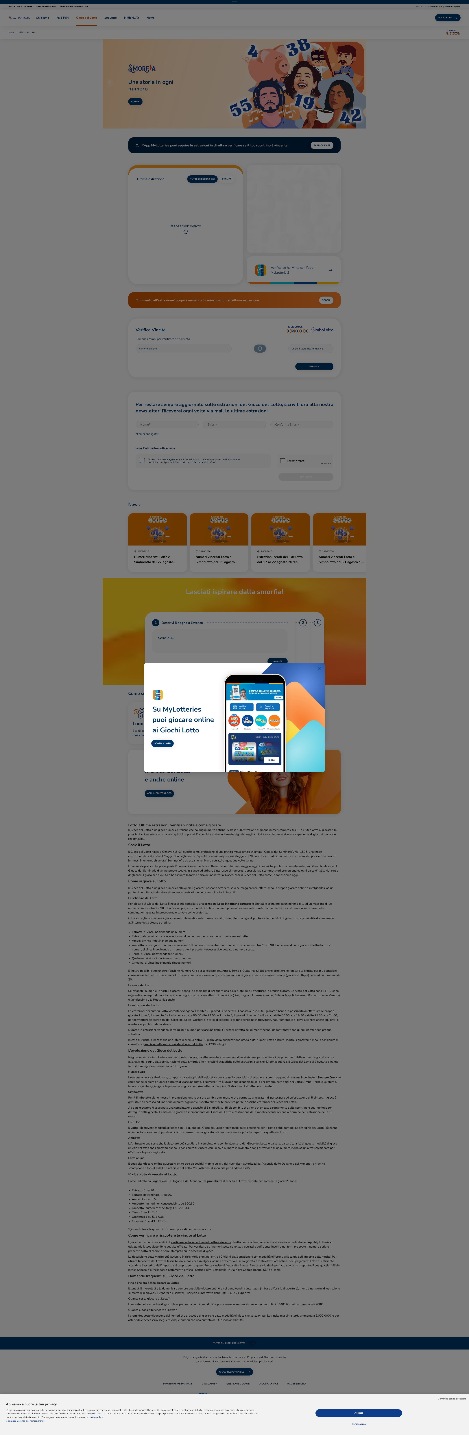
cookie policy (96, 1417)
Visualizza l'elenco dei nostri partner (25, 1421)
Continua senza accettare (452, 1398)
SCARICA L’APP (162, 743)
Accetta (358, 1412)
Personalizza (359, 1424)
